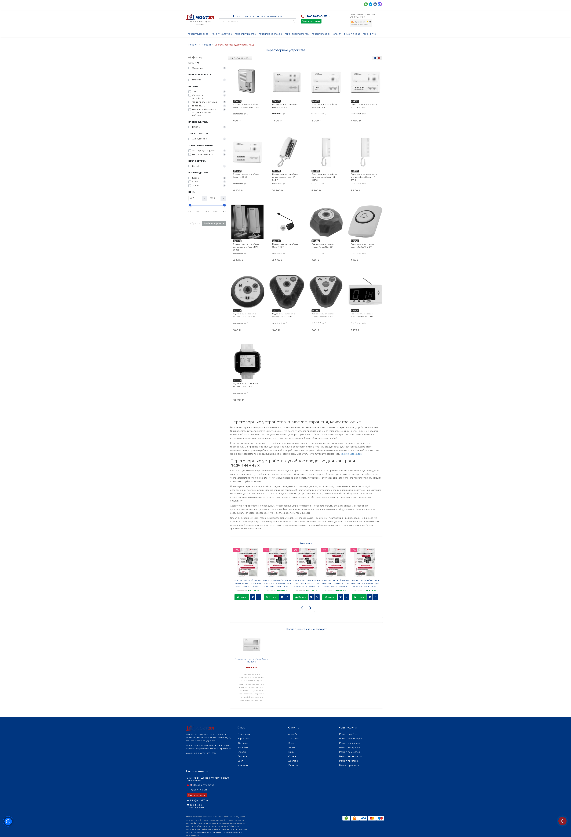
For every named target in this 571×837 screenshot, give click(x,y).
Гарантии (297, 4)
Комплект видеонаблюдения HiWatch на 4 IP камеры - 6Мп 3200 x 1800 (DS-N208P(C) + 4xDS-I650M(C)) (365, 583)
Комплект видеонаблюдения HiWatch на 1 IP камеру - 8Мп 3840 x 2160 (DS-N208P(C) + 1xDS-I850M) (335, 583)
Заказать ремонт (311, 21)
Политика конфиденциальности (227, 832)
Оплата (226, 4)
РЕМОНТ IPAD (369, 34)
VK (375, 4)
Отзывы (310, 4)
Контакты (324, 4)
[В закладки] (252, 597)
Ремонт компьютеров (297, 34)
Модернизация (266, 4)
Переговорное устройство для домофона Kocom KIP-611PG (364, 177)
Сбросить (195, 223)
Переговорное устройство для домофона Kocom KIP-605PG (325, 177)
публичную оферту (202, 832)
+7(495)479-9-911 (198, 789)
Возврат (283, 4)
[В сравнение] (258, 597)
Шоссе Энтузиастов (203, 785)
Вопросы (242, 756)
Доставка (213, 4)
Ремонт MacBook (321, 34)
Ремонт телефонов (198, 34)
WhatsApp (366, 4)
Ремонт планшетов (245, 34)
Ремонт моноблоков (270, 34)
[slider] (190, 205)
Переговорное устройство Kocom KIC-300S (251, 660)
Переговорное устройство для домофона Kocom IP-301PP (285, 177)
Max (380, 4)
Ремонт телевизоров (350, 756)
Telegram (370, 4)
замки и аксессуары (351, 454)
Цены (291, 752)
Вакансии (243, 747)
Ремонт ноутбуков (221, 34)
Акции (238, 4)
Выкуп (291, 743)
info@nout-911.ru (199, 800)
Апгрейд (293, 734)
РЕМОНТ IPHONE (352, 34)
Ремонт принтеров (349, 765)
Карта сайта (244, 738)
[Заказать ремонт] (562, 821)
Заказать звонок (197, 795)
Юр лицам (243, 743)
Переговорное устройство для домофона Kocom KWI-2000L (246, 247)
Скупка (250, 4)
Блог (240, 761)
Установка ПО (295, 738)
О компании (197, 4)
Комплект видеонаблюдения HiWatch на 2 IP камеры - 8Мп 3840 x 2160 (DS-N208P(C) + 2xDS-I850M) (306, 583)
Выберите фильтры (214, 223)
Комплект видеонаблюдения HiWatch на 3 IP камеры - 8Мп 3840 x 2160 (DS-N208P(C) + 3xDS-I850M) (277, 583)
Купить (243, 597)
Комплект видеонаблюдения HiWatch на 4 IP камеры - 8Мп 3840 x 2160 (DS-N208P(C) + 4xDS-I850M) (248, 583)
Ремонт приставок (349, 761)
